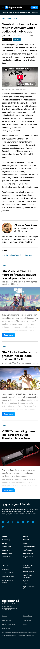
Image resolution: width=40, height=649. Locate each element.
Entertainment (7, 554)
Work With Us (6, 620)
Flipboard (3, 527)
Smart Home (6, 550)
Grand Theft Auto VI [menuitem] (8, 12)
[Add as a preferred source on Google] (7, 39)
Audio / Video (6, 547)
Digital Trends (11, 9)
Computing (6, 540)
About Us (5, 565)
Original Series (28, 557)
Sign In (34, 7)
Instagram (8, 522)
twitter (22, 231)
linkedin (19, 231)
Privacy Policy (27, 616)
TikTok (23, 522)
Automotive (6, 557)
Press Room (27, 620)
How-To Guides (28, 554)
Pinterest (28, 522)
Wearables (26, 540)
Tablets (25, 536)
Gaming (4, 543)
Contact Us (5, 569)
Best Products (27, 550)
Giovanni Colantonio (9, 36)
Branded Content (28, 571)
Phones (4, 536)
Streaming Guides (29, 547)
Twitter (13, 522)
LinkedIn (33, 522)
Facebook (3, 522)
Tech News (28, 255)
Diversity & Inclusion (8, 624)
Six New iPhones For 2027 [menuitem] (23, 12)
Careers (4, 616)
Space (25, 543)
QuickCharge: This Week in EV (11, 255)
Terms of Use (6, 628)
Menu (3, 7)
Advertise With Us (7, 573)
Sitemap (25, 624)
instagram (15, 231)
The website (11, 192)
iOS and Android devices (27, 187)
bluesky (26, 231)
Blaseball (22, 47)
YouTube (18, 522)
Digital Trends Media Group (11, 635)
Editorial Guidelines (8, 576)
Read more (8, 335)
